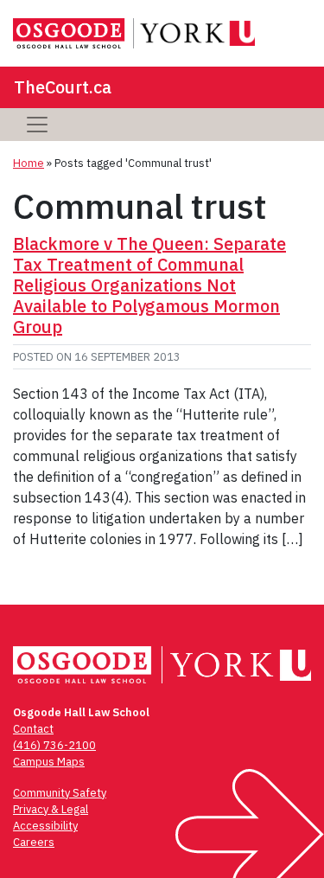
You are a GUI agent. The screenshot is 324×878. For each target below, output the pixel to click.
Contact (33, 728)
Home (28, 163)
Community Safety (59, 792)
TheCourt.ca (62, 87)
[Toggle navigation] (37, 124)
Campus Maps (49, 761)
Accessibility (45, 825)
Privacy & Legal (50, 809)
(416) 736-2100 (54, 745)
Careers (33, 842)
